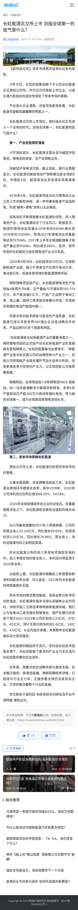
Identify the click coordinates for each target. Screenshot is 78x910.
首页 (5, 15)
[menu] (72, 5)
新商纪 (32, 900)
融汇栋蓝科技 (11, 39)
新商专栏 (49, 39)
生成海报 (15, 748)
